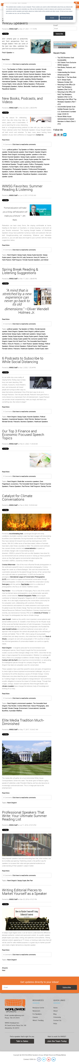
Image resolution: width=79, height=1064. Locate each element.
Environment (23, 708)
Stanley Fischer (46, 486)
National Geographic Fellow (27, 596)
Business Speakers (27, 421)
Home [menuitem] (55, 1008)
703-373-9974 (14, 1018)
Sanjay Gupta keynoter (34, 255)
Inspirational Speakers (16, 419)
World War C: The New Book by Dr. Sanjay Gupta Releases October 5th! (67, 79)
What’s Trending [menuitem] (38, 1020)
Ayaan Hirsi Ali (17, 257)
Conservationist (33, 708)
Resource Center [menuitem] (38, 1008)
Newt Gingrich (18, 72)
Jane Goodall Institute (9, 629)
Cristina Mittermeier (9, 565)
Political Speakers (29, 84)
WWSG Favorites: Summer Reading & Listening (22, 188)
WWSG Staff (13, 29)
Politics (31, 81)
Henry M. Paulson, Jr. (41, 257)
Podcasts (25, 172)
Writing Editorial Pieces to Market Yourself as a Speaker (24, 892)
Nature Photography (38, 706)
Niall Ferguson (17, 260)
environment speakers (24, 703)
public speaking (25, 79)
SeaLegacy (6, 584)
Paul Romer (26, 486)
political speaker (12, 329)
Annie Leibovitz (17, 84)
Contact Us (40, 135)
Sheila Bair (20, 481)
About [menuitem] (55, 1011)
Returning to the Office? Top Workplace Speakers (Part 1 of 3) (67, 101)
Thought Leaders (22, 81)
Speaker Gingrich (29, 72)
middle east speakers (28, 334)
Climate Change (13, 708)
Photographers (7, 169)
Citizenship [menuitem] (57, 1017)
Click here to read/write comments (24, 64)
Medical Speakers (37, 79)
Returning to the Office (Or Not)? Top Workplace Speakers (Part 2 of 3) (66, 94)
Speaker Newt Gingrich (9, 154)
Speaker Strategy (38, 344)
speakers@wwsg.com (16, 1015)
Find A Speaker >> (8, 52)
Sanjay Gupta (46, 74)
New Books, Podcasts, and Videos (22, 100)
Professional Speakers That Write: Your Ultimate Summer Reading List (24, 816)
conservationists (30, 548)
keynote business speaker (32, 69)
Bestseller (27, 86)
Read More (5, 59)
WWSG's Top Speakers (12, 79)
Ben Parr (30, 880)
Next (3, 970)
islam (46, 349)
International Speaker (9, 81)
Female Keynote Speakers (31, 260)
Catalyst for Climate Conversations (17, 497)
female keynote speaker (16, 152)
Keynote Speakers (41, 81)
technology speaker (24, 154)
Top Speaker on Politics (15, 69)
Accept (52, 18)
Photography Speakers (20, 169)
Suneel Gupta (39, 349)
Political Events (32, 346)
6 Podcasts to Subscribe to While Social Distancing (22, 360)
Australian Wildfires (15, 711)
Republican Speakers (9, 89)
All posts (5, 968)
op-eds (10, 176)
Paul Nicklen (6, 591)
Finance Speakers (15, 486)
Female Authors (7, 349)
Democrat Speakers (15, 174)
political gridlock (12, 149)
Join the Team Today (57, 1041)
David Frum (22, 341)
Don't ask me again (66, 18)
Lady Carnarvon (27, 257)
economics (15, 484)
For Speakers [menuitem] (37, 1014)
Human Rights (7, 84)
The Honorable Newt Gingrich (37, 341)
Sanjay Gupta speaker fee (32, 77)
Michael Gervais (7, 421)
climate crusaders (8, 686)
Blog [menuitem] (54, 1014)
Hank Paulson (6, 260)
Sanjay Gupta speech (16, 77)
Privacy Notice (61, 1055)
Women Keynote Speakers (32, 74)
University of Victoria (41, 613)
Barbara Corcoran (41, 419)
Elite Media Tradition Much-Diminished (23, 722)
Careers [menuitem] (35, 1017)
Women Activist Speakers (17, 346)
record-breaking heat (16, 534)
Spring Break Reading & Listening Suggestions (20, 271)
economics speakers (32, 481)
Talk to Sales (22, 1041)
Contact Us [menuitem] (57, 1020)
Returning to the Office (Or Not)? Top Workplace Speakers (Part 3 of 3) (66, 86)
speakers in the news (15, 74)
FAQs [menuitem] (55, 1024)
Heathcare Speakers (38, 86)
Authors (20, 86)
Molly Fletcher (29, 419)
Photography (39, 164)
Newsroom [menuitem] (36, 1011)
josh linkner (44, 260)
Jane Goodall (6, 619)
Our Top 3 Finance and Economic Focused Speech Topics (23, 434)
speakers (5, 77)
